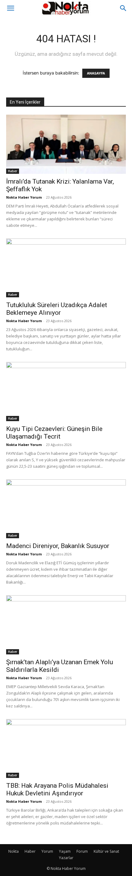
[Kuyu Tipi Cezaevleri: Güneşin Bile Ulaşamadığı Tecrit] (66, 391)
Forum (82, 851)
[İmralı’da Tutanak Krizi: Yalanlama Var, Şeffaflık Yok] (66, 144)
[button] (10, 8)
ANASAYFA (96, 73)
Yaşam (65, 851)
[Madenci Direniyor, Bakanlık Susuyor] (66, 509)
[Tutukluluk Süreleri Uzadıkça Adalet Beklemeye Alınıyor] (66, 268)
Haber (12, 171)
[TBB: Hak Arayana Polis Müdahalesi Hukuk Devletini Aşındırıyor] (66, 748)
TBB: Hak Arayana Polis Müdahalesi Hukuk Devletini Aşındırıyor (57, 789)
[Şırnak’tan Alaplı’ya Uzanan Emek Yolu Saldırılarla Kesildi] (66, 624)
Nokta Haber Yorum (24, 197)
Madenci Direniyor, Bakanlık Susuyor (57, 546)
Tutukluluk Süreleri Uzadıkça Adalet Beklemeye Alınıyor (56, 308)
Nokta (13, 851)
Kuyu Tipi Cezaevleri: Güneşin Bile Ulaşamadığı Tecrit (54, 432)
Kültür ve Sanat (106, 851)
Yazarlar (66, 857)
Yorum (47, 851)
